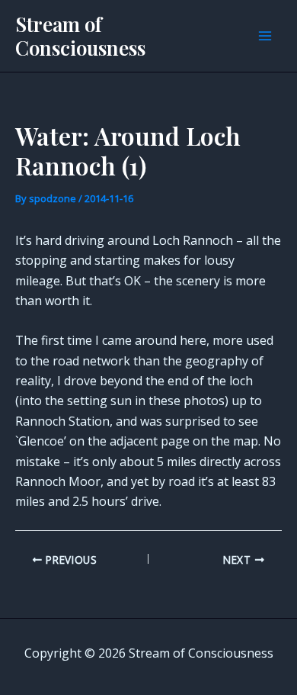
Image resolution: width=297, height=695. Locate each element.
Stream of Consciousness (80, 36)
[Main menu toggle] (265, 36)
